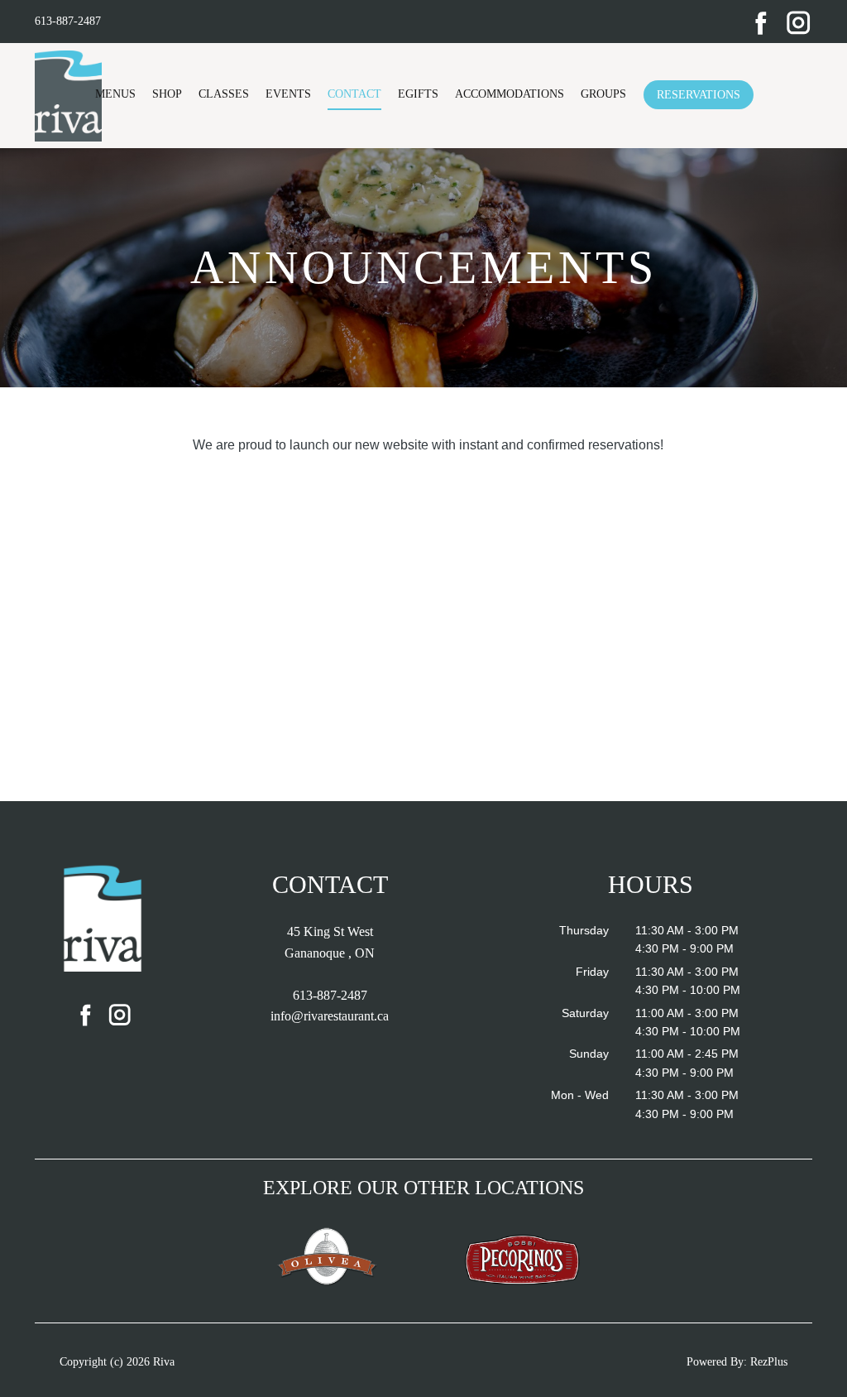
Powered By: (718, 1362)
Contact (354, 94)
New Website (233, 418)
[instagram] (798, 21)
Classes (224, 94)
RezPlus (768, 1362)
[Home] (103, 917)
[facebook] (761, 21)
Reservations (698, 95)
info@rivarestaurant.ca (329, 1016)
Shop (167, 94)
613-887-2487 (68, 21)
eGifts (418, 94)
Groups (603, 94)
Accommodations (509, 94)
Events (288, 94)
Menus (115, 94)
